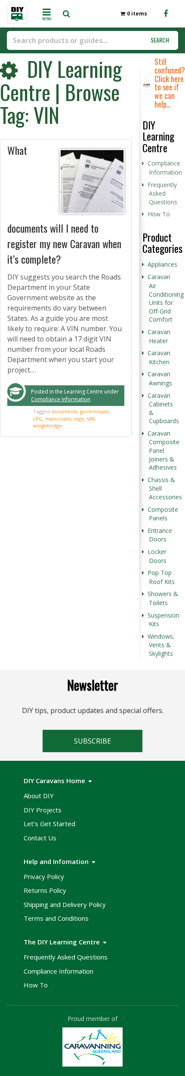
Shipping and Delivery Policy (65, 904)
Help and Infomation (56, 861)
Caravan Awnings (160, 378)
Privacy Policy (44, 876)
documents (64, 411)
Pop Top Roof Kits (161, 577)
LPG (38, 418)
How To (159, 214)
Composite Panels (163, 514)
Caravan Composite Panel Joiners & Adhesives (163, 450)
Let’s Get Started (49, 823)
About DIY (39, 795)
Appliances (162, 264)
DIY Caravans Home (54, 780)
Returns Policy (45, 890)
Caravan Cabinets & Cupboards (163, 408)
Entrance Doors (160, 535)
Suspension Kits (163, 619)
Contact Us (40, 837)
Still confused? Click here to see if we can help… (169, 83)
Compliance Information (60, 399)
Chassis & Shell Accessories (165, 488)
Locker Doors (157, 556)
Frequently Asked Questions (162, 193)
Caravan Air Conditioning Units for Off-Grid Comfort (166, 298)
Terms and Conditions (56, 918)
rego (79, 418)
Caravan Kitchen (159, 357)
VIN (91, 418)
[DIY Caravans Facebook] (165, 13)
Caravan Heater (159, 336)
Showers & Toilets (163, 598)
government (94, 411)
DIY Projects (43, 809)
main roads (58, 418)
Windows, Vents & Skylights (161, 645)
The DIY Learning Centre (62, 942)
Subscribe (92, 741)
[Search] (69, 14)
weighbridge (47, 425)
